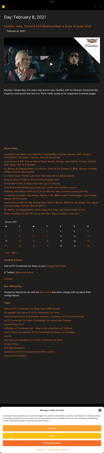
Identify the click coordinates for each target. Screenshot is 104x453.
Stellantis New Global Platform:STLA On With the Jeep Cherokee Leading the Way (46, 191)
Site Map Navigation (14, 347)
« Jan (7, 252)
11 (47, 236)
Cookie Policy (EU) (14, 324)
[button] (100, 410)
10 (34, 236)
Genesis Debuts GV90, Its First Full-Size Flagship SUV (31, 179)
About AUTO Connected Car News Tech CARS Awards (32, 308)
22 (6, 246)
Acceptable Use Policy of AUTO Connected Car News (31, 312)
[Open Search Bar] (95, 6)
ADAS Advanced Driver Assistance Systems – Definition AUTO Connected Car (44, 316)
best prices (45, 292)
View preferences (52, 443)
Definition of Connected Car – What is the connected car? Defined (38, 328)
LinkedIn (8, 279)
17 (33, 241)
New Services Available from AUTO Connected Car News (33, 340)
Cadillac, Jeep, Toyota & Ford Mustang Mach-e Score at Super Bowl (47, 26)
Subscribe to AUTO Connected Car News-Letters (29, 351)
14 (88, 236)
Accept (52, 428)
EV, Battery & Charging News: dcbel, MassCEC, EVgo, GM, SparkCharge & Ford (44, 209)
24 (34, 246)
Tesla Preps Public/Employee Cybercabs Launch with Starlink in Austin (40, 187)
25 (47, 246)
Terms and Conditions (15, 355)
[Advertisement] (52, 124)
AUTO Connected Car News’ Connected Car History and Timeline (37, 320)
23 (20, 246)
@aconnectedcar (24, 272)
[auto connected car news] (3, 6)
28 (88, 246)
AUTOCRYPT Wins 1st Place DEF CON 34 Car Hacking (32, 183)
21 (88, 241)
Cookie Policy (41, 449)
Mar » (14, 252)
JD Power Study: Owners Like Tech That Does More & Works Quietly (39, 175)
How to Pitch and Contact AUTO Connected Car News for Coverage (39, 332)
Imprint (7, 336)
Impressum (64, 449)
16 (20, 241)
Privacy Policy (53, 449)
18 (47, 241)
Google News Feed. (56, 266)
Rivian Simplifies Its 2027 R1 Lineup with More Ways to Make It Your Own (41, 213)
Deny (52, 435)
